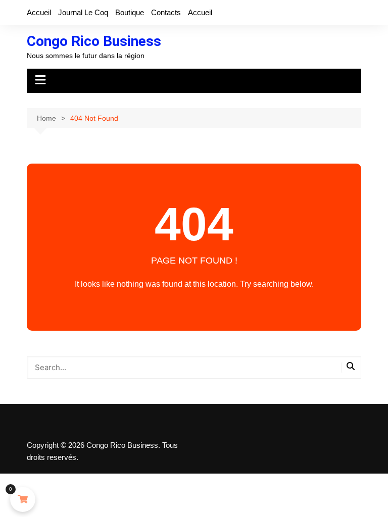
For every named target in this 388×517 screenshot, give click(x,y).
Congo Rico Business (94, 41)
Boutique (129, 12)
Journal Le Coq (83, 12)
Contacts (166, 12)
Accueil (39, 12)
